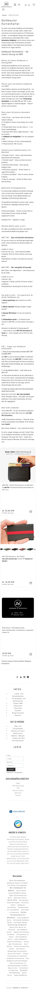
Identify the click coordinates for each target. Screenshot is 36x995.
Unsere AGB (18, 703)
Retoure (18, 715)
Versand (11, 513)
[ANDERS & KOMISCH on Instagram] (24, 677)
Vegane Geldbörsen (20, 975)
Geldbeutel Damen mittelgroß (17, 883)
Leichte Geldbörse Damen (17, 893)
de (26, 5)
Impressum (18, 706)
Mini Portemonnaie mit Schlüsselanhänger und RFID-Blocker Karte (18, 965)
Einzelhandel (18, 729)
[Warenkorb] (3, 10)
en (29, 5)
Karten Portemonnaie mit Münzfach (17, 915)
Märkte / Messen (18, 736)
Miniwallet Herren (20, 898)
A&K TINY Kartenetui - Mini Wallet (13, 556)
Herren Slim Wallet (14, 953)
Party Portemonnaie (17, 880)
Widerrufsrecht (18, 713)
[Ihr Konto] (18, 5)
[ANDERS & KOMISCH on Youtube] (21, 677)
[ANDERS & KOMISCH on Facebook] (17, 677)
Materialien (18, 733)
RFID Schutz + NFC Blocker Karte (13, 628)
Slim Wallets (20, 949)
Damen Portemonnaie (14, 942)
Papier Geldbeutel (20, 939)
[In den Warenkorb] (31, 511)
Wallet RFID (12, 900)
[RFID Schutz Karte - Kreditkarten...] (17, 607)
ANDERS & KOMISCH (20, 988)
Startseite (18, 708)
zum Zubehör (6, 424)
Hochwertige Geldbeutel (17, 925)
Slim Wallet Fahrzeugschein (17, 885)
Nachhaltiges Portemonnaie (17, 951)
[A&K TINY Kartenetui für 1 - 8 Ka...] (17, 536)
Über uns (18, 726)
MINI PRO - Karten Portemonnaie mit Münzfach (17, 485)
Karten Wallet (21, 891)
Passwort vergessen (14, 772)
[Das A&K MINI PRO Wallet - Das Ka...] (17, 465)
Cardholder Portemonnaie (15, 958)
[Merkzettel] (33, 5)
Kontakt (18, 710)
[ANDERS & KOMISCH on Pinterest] (28, 677)
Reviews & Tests (18, 731)
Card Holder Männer (20, 922)
